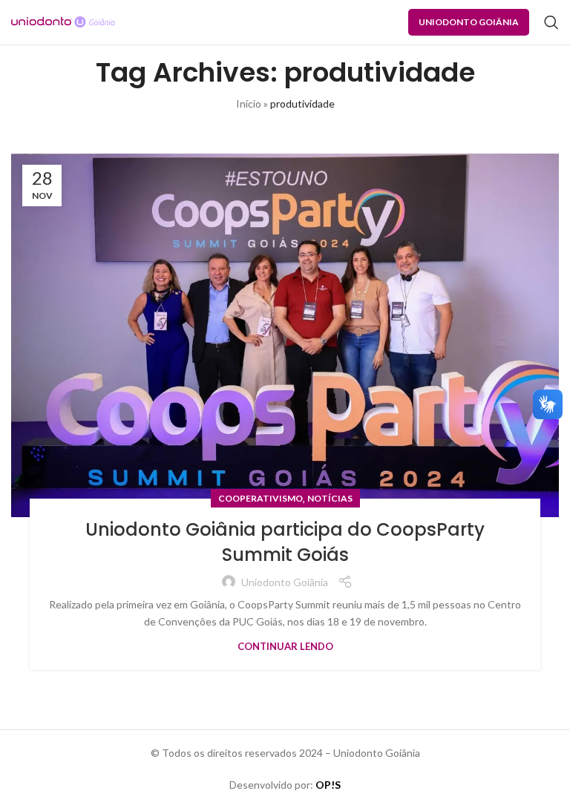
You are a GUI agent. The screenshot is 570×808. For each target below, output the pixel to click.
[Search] (551, 22)
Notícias (330, 498)
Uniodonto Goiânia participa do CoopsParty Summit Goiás (285, 542)
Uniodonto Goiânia (469, 21)
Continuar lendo (285, 646)
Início (248, 103)
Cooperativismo (260, 498)
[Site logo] (63, 21)
